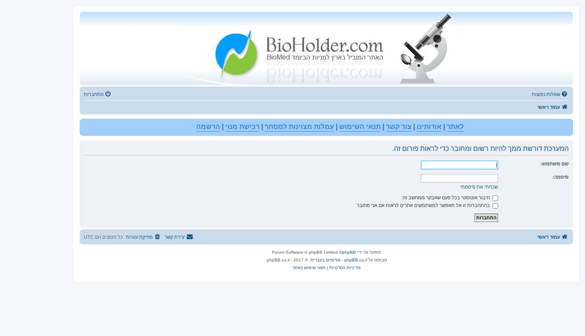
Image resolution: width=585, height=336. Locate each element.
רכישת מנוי (242, 126)
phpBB (349, 252)
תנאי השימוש (360, 126)
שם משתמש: (554, 163)
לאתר (455, 126)
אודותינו (429, 126)
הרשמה (208, 126)
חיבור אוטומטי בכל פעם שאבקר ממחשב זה (447, 197)
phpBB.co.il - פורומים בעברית (338, 260)
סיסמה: (560, 177)
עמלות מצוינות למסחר (299, 126)
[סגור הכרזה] (86, 125)
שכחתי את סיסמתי (479, 186)
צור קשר (399, 126)
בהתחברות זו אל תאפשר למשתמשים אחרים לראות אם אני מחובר (424, 205)
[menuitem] (550, 94)
